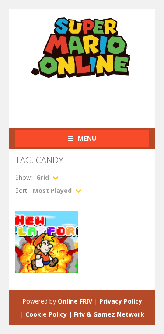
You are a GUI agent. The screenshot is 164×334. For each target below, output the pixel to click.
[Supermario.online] (82, 47)
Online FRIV (75, 301)
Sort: (21, 190)
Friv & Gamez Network (109, 314)
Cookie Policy (46, 314)
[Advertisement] (89, 98)
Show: (23, 177)
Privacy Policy (120, 301)
